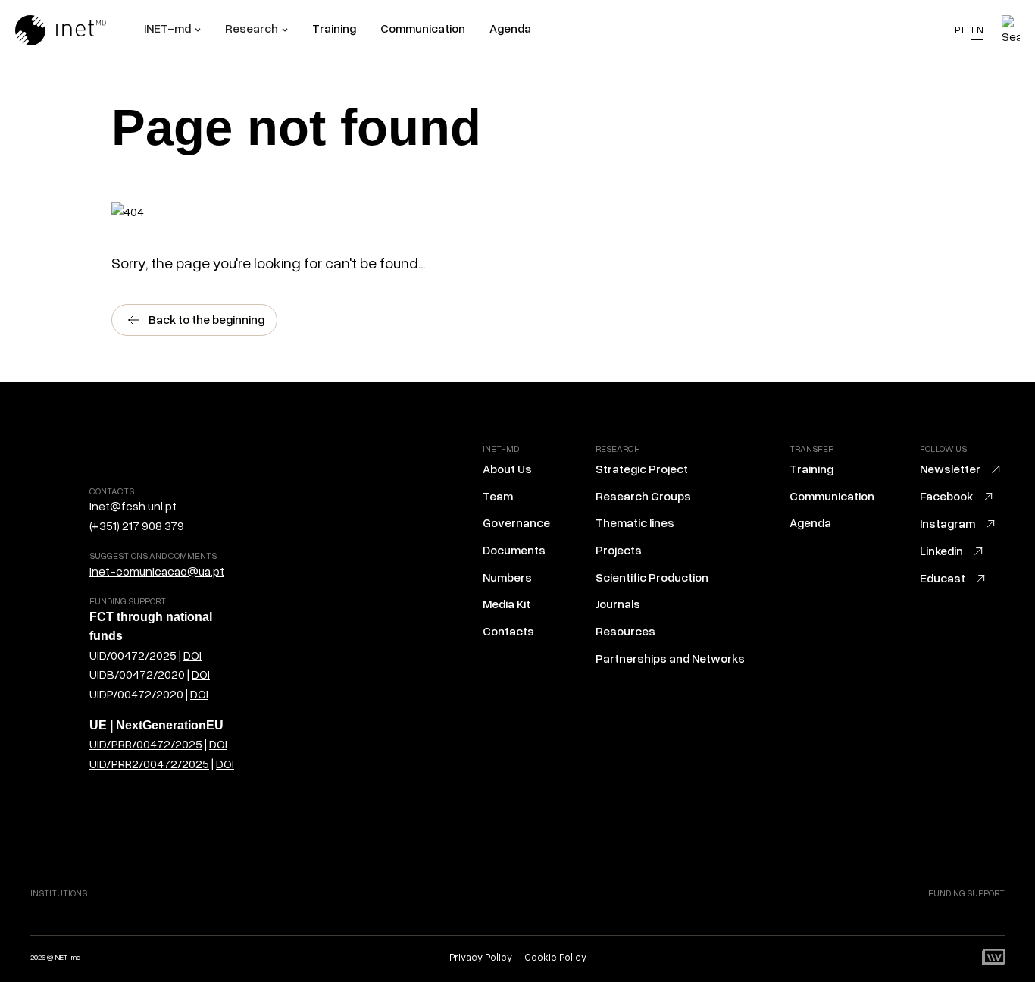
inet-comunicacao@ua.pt (156, 571)
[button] (172, 30)
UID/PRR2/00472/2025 (149, 763)
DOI (192, 655)
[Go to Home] (79, 30)
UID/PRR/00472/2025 (145, 743)
